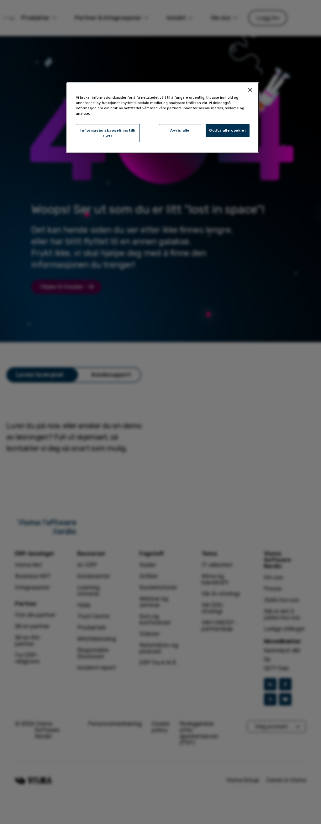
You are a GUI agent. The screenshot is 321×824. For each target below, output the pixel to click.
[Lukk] (250, 90)
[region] (162, 117)
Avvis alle (180, 130)
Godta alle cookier (227, 130)
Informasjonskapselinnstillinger (107, 133)
